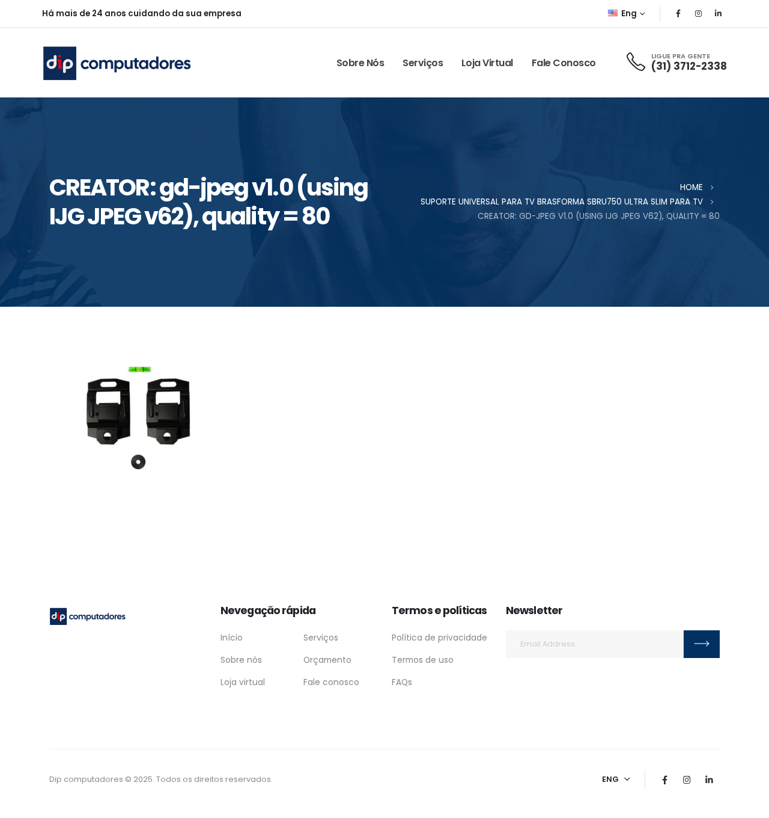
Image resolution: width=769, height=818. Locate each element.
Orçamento (327, 660)
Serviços (423, 63)
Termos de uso (423, 660)
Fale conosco (564, 63)
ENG (610, 779)
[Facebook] (678, 13)
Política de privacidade (439, 638)
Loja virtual (487, 63)
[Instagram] (698, 13)
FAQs (402, 682)
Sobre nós (360, 63)
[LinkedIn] (718, 13)
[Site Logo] (117, 63)
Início (231, 638)
